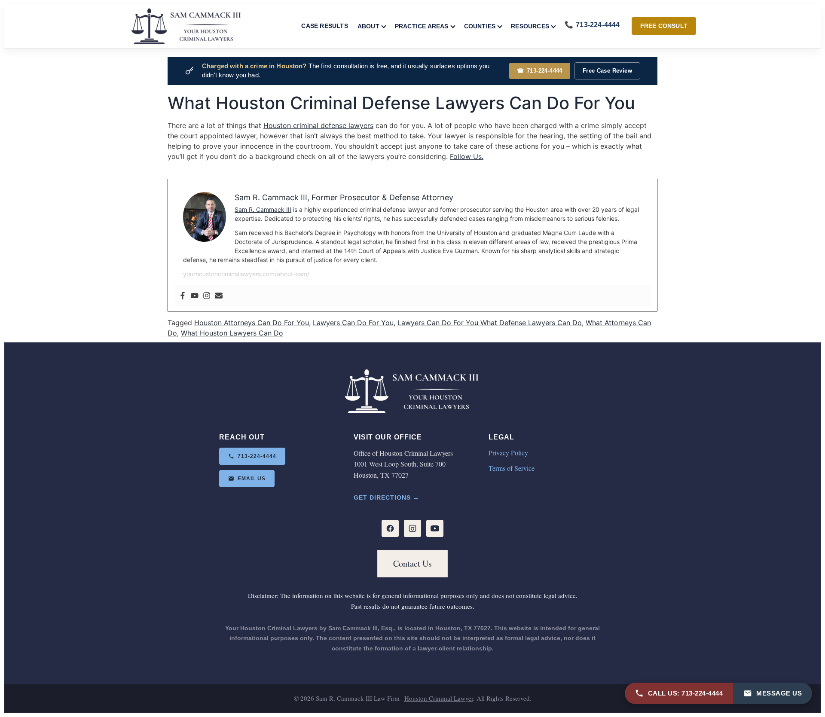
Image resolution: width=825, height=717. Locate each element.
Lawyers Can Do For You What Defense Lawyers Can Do (489, 322)
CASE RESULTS (324, 25)
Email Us (252, 479)
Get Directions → (386, 497)
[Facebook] (182, 296)
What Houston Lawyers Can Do (232, 333)
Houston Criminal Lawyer (438, 698)
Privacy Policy (508, 452)
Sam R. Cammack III (263, 209)
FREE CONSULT (664, 25)
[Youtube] (195, 296)
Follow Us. (466, 156)
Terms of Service (512, 468)
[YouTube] (434, 528)
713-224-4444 (539, 70)
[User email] (219, 296)
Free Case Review (607, 70)
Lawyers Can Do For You (353, 322)
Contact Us (412, 563)
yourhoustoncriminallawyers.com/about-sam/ (246, 274)
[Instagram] (207, 296)
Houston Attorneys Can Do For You (251, 322)
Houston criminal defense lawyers (318, 125)
